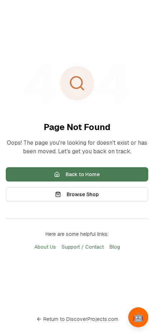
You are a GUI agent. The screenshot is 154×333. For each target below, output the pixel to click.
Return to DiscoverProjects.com (80, 319)
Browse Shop (83, 194)
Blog (115, 247)
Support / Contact (83, 247)
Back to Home (83, 174)
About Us (45, 247)
